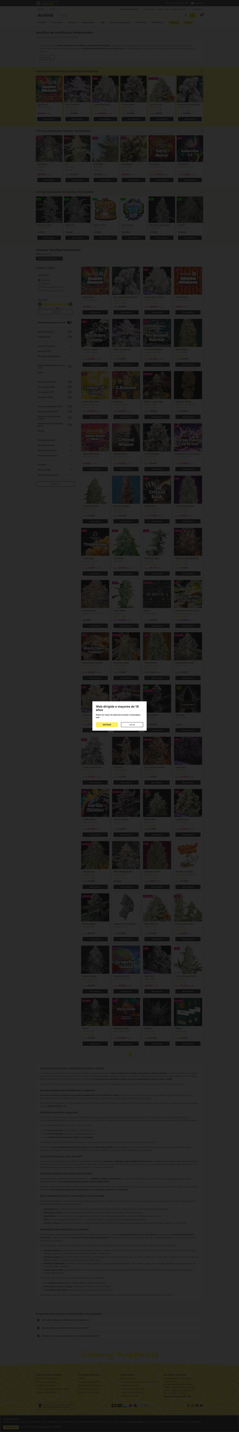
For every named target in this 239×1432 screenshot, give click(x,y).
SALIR (132, 724)
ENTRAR (107, 724)
